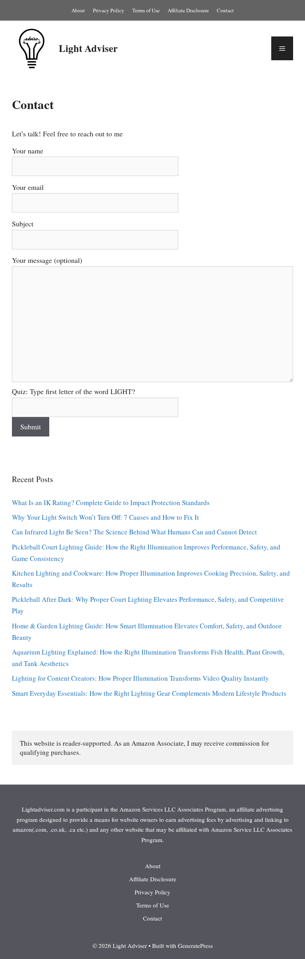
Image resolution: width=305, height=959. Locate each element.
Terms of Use (146, 10)
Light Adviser (88, 48)
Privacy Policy (108, 10)
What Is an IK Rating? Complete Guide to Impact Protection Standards (111, 502)
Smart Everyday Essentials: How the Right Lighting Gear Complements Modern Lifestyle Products (149, 693)
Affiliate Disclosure (188, 10)
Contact (225, 10)
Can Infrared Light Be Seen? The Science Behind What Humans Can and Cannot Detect (134, 531)
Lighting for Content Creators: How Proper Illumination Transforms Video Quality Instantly (140, 678)
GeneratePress (195, 945)
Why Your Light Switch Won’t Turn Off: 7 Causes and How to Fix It (105, 517)
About (78, 10)
